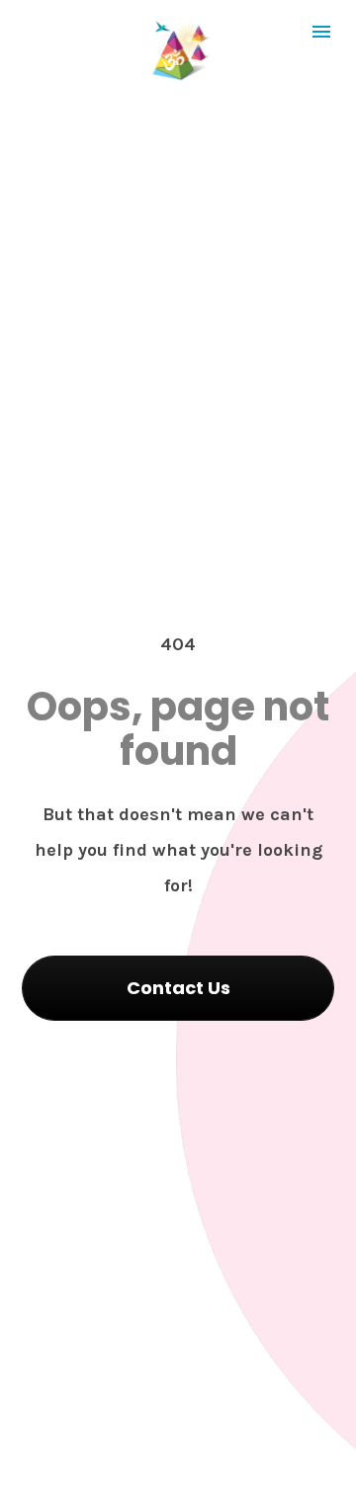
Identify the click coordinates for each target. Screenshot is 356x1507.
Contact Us (178, 987)
